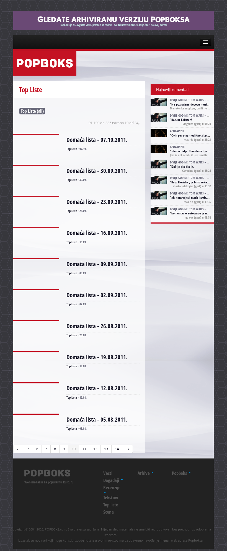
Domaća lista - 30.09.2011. (97, 171)
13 (106, 448)
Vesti (107, 473)
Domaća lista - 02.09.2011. (97, 295)
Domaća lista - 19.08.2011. (97, 357)
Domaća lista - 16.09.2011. (97, 233)
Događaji (111, 480)
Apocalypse (177, 131)
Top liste (110, 504)
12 (95, 448)
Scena (108, 512)
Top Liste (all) (32, 111)
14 (117, 448)
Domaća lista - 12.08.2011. (97, 388)
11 (84, 448)
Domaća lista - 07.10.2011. (97, 139)
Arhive (144, 473)
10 (74, 448)
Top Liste (71, 149)
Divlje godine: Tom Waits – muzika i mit (197, 100)
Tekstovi (110, 497)
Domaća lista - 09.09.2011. (97, 264)
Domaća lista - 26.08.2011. (97, 326)
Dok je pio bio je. (182, 166)
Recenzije (111, 487)
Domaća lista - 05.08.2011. (97, 419)
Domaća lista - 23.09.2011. (97, 202)
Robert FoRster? (181, 119)
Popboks (180, 473)
